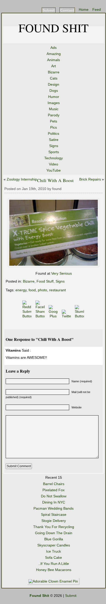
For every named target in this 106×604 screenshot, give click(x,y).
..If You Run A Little (53, 564)
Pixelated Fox (53, 490)
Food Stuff (45, 281)
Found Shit (54, 28)
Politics (53, 133)
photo (42, 290)
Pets (53, 121)
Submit (48, 10)
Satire (53, 140)
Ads (53, 48)
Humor (53, 97)
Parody (53, 115)
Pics (53, 127)
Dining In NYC (53, 502)
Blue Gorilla (53, 539)
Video (53, 164)
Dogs (53, 90)
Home (84, 9)
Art (53, 66)
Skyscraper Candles (53, 545)
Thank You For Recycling (53, 527)
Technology (53, 158)
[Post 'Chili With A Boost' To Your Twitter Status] (67, 316)
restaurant (57, 290)
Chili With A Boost (55, 180)
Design (53, 84)
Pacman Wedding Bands (53, 508)
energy (20, 290)
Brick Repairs (90, 179)
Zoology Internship (22, 179)
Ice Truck (53, 551)
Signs (53, 146)
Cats (53, 78)
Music (53, 109)
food (32, 290)
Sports (53, 152)
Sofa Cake (53, 557)
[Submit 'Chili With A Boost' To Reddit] (27, 316)
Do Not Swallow (53, 496)
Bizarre (53, 72)
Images (54, 103)
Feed (96, 9)
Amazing (54, 54)
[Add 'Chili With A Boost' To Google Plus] (54, 316)
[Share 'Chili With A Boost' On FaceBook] (40, 316)
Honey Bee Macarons (53, 570)
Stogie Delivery (53, 521)
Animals (53, 60)
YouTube (53, 170)
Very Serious (61, 273)
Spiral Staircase (53, 514)
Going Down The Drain (53, 533)
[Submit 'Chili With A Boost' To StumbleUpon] (80, 316)
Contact (67, 10)
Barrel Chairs (53, 484)
